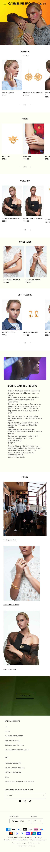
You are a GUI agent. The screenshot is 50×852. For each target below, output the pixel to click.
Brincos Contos (8, 332)
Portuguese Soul (9, 540)
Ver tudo (25, 55)
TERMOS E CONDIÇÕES (13, 763)
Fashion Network (9, 669)
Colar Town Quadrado (32, 218)
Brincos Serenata (30, 332)
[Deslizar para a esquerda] (19, 104)
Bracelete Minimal (33, 280)
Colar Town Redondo (11, 218)
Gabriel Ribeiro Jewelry (22, 837)
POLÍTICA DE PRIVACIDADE (15, 768)
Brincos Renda (8, 92)
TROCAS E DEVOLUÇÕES (14, 736)
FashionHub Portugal (11, 604)
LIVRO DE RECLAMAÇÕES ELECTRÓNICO (19, 782)
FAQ (6, 726)
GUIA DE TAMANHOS (12, 740)
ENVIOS (7, 731)
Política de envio (34, 843)
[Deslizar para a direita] (30, 104)
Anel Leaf (27, 156)
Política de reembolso (19, 840)
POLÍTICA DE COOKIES (13, 772)
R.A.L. (7, 777)
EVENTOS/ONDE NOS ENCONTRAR (17, 750)
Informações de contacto (26, 846)
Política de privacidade (38, 840)
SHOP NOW (25, 696)
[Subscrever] (42, 795)
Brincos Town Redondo (33, 92)
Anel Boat (6, 156)
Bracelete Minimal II (11, 280)
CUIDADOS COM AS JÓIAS (14, 745)
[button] (4, 3)
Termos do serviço (19, 843)
